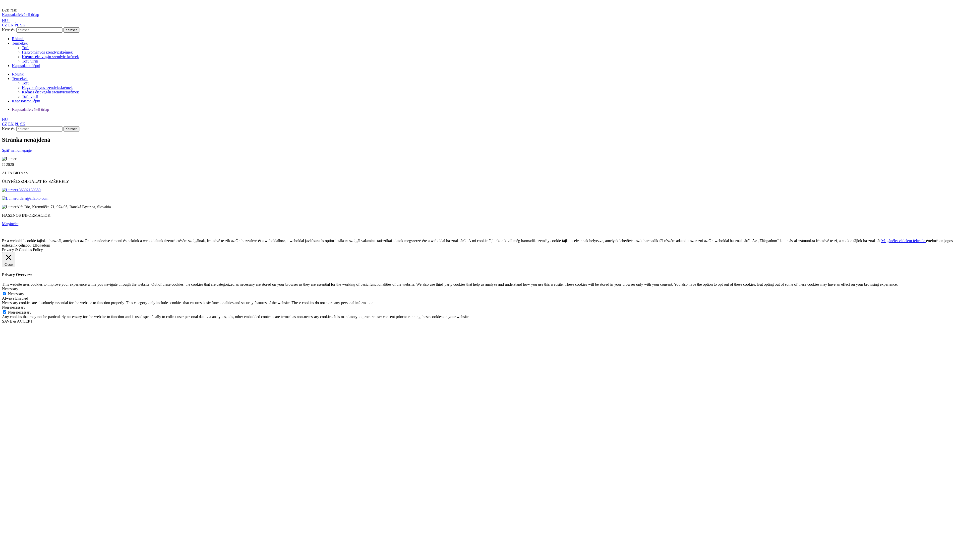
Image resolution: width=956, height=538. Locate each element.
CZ (4, 25)
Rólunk (18, 39)
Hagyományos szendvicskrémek (47, 52)
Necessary (16, 294)
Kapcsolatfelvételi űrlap (20, 14)
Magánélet (10, 224)
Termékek (20, 43)
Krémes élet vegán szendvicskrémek (50, 57)
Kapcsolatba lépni (26, 66)
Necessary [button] (10, 289)
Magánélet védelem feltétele (903, 241)
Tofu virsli (30, 61)
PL (17, 25)
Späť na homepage (17, 150)
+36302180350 (28, 190)
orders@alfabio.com (32, 198)
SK (22, 25)
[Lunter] (3, 4)
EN (11, 25)
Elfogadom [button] (41, 245)
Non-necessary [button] (13, 307)
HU (5, 20)
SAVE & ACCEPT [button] (17, 321)
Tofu (25, 48)
